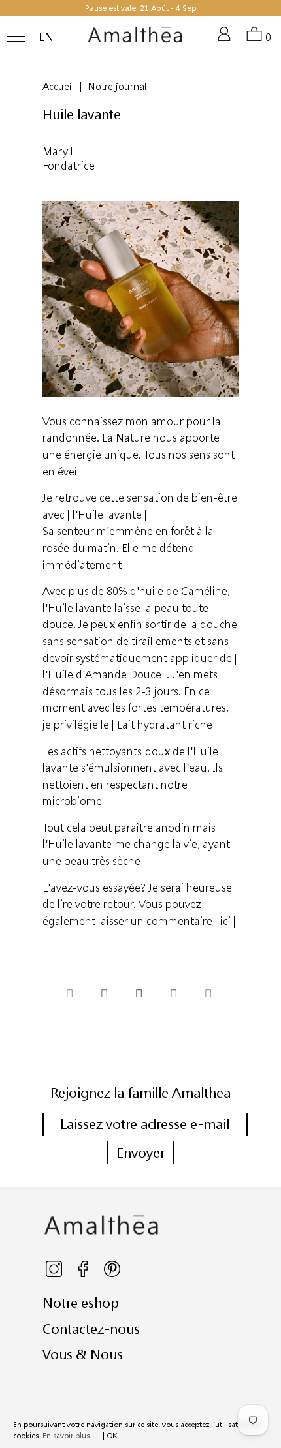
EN (46, 37)
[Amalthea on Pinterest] (112, 1274)
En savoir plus (66, 1435)
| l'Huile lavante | (107, 514)
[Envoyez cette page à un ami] (207, 995)
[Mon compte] (226, 39)
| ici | (225, 921)
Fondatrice (68, 165)
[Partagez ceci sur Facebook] (104, 995)
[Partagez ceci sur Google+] (173, 995)
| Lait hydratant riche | (165, 724)
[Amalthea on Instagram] (55, 1274)
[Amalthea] (135, 40)
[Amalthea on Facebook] (84, 1274)
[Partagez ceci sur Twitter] (69, 995)
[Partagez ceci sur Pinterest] (138, 995)
